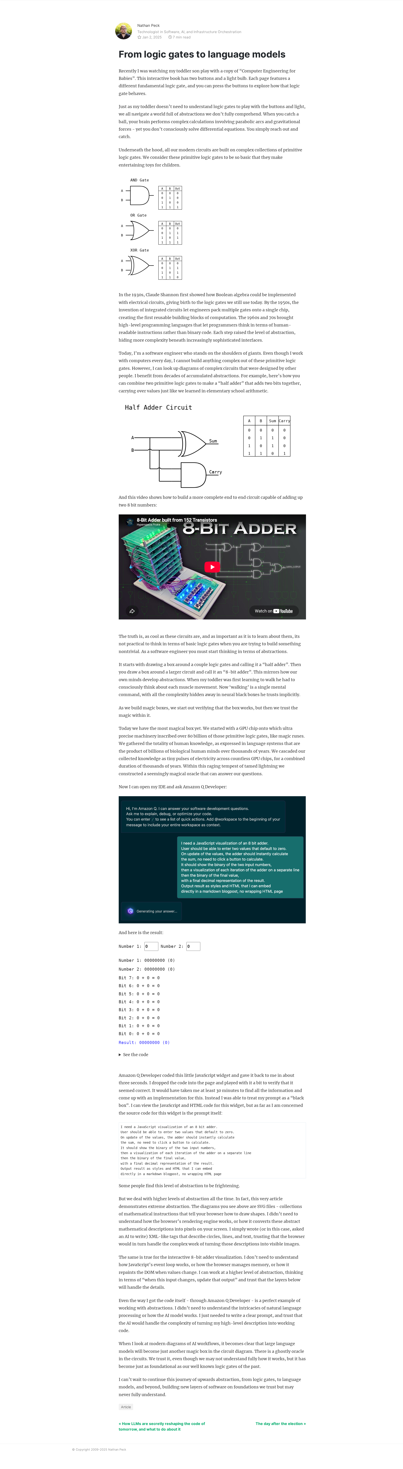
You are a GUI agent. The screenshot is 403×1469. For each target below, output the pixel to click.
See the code (135, 1054)
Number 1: (130, 946)
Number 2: (172, 946)
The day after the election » (281, 1423)
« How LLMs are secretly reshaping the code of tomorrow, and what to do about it (162, 1426)
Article (126, 1407)
